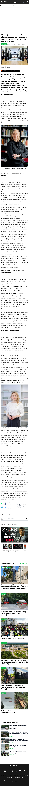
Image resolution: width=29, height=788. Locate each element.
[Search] (23, 2)
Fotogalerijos (24, 5)
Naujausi (16, 775)
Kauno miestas (5, 567)
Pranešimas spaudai (20, 44)
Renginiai (4, 619)
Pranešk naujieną (14, 5)
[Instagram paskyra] (12, 771)
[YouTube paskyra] (20, 771)
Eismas (3, 594)
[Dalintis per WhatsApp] (2, 503)
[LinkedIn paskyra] (16, 771)
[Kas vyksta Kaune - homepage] (6, 2)
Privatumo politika (18, 777)
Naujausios (5, 5)
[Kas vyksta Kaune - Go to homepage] (14, 766)
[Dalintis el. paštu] (9, 507)
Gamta (3, 693)
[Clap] (19, 505)
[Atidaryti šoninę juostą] (1, 6)
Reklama (10, 775)
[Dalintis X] (9, 503)
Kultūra (3, 44)
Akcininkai (9, 777)
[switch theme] (25, 2)
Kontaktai (3, 775)
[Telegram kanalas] (24, 771)
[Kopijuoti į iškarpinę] (5, 507)
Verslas (3, 643)
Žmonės (11, 742)
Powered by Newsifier (14, 783)
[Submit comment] (26, 518)
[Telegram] (2, 507)
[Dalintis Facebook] (5, 503)
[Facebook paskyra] (9, 771)
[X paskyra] (5, 771)
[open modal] (27, 2)
